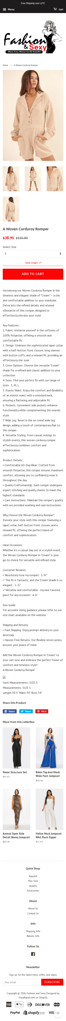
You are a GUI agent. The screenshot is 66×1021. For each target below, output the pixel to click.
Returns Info (33, 936)
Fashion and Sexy (36, 993)
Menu (10, 9)
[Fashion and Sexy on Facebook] (33, 954)
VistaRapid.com (27, 997)
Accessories (33, 890)
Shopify (43, 997)
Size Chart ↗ (33, 262)
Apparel (33, 876)
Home (5, 65)
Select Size (9, 247)
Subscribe (52, 982)
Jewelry (33, 885)
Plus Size (33, 881)
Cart (60, 9)
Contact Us (33, 913)
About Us (33, 908)
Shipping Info (33, 931)
